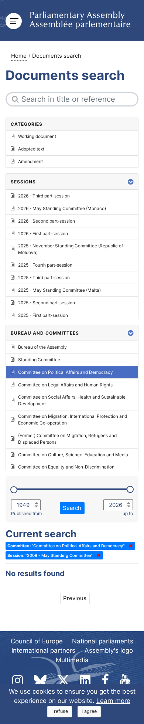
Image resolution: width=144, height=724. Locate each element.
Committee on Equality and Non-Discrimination (66, 467)
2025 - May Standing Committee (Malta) (59, 290)
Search (72, 507)
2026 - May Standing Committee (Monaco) (62, 208)
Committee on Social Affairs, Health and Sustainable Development (72, 400)
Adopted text (31, 149)
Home (19, 55)
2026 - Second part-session (46, 221)
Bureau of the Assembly (42, 347)
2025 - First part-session (43, 315)
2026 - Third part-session (44, 196)
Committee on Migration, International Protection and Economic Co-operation (72, 419)
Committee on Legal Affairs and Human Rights (65, 385)
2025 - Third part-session (44, 277)
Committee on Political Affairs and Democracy (65, 372)
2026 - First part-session (43, 233)
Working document (37, 136)
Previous (74, 598)
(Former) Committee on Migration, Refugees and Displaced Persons (67, 439)
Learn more (113, 700)
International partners (43, 650)
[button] (131, 182)
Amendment (30, 161)
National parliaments (102, 641)
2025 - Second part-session (46, 302)
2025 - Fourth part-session (45, 265)
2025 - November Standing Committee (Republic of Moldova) (70, 249)
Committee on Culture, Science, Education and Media (73, 454)
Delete (129, 545)
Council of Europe (37, 641)
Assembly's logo (109, 650)
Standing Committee (39, 359)
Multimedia (72, 660)
